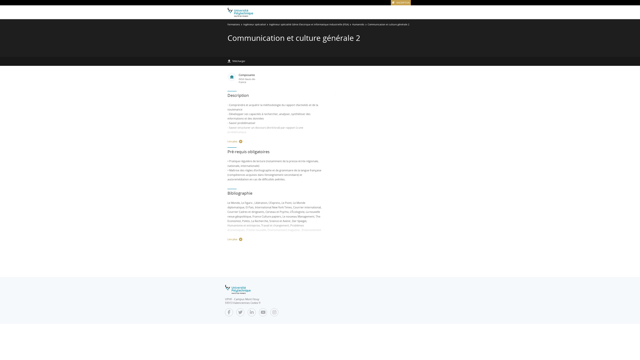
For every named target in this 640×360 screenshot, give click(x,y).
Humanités (358, 24)
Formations (234, 24)
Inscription (403, 2)
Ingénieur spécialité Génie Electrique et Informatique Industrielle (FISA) (309, 24)
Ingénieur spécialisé (254, 24)
